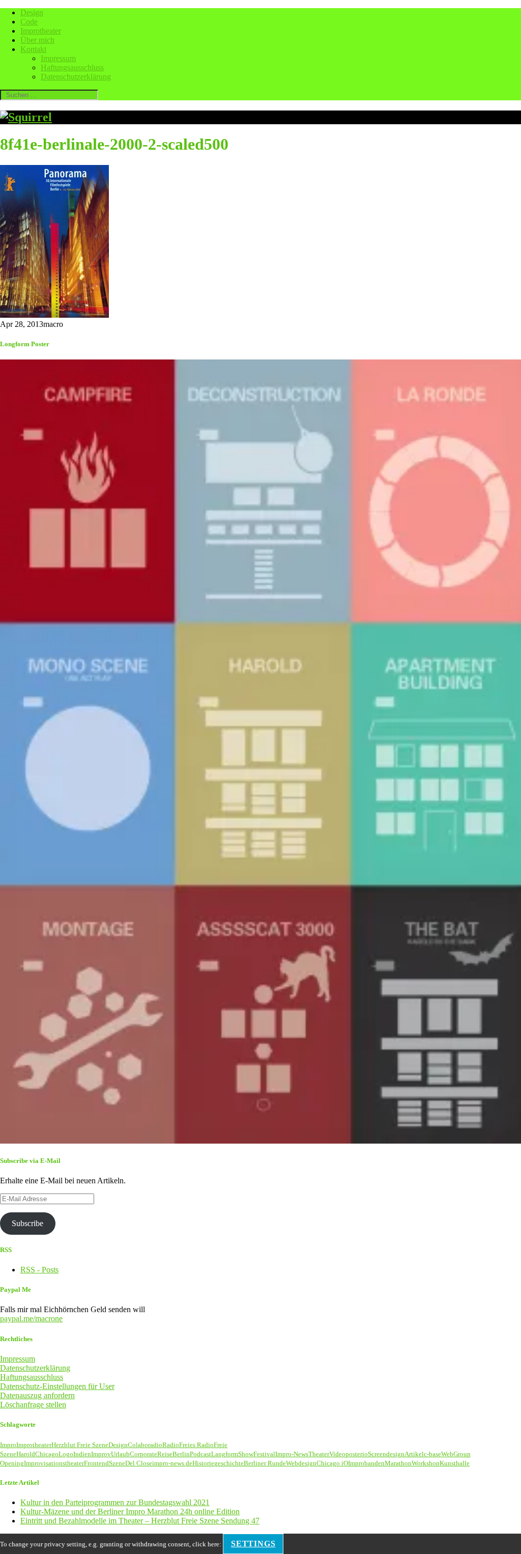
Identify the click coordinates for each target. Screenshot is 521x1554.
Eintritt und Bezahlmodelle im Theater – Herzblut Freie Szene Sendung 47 (139, 1520)
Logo (66, 1454)
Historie (203, 1463)
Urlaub (120, 1454)
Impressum (58, 58)
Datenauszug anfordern (37, 1395)
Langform (224, 1454)
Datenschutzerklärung (76, 76)
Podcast (200, 1454)
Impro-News (291, 1454)
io (365, 1454)
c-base (432, 1454)
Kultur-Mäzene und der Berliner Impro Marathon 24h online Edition (130, 1511)
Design (31, 12)
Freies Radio (196, 1445)
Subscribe (27, 1223)
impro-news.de (172, 1463)
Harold (25, 1454)
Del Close (138, 1463)
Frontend (96, 1463)
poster (353, 1454)
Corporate (143, 1454)
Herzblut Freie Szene (79, 1445)
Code (29, 21)
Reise (164, 1454)
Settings (253, 1543)
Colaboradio (145, 1445)
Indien (82, 1454)
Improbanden (366, 1463)
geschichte (229, 1463)
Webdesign (301, 1463)
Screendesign (386, 1454)
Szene (117, 1463)
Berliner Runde (265, 1463)
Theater (318, 1454)
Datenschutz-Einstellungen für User (57, 1386)
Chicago (47, 1454)
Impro (8, 1445)
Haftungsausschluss (72, 67)
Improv (101, 1454)
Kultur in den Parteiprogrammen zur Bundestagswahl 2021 (115, 1502)
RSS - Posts (39, 1269)
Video (337, 1454)
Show (245, 1454)
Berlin (181, 1454)
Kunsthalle (455, 1463)
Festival (264, 1454)
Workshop (426, 1463)
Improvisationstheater (54, 1463)
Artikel (414, 1454)
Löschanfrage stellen (33, 1404)
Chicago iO (332, 1463)
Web (447, 1454)
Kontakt (33, 49)
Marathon (398, 1463)
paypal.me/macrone (31, 1318)
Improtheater (40, 30)
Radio (170, 1445)
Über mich (37, 40)
